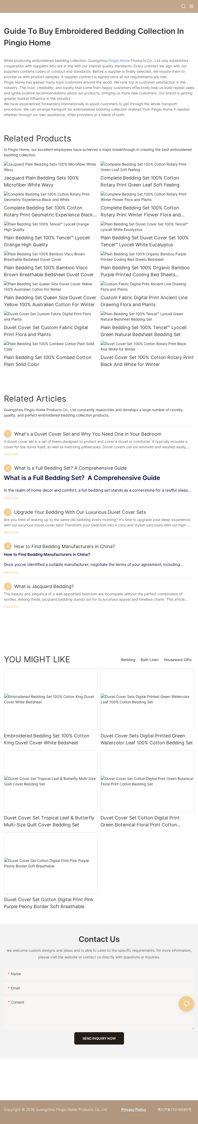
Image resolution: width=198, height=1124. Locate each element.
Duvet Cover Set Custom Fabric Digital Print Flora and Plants (46, 331)
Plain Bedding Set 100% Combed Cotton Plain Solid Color (48, 361)
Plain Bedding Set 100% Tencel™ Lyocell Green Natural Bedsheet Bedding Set (143, 331)
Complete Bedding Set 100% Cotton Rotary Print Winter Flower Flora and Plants (141, 211)
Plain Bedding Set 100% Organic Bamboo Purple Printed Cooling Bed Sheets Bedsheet (145, 271)
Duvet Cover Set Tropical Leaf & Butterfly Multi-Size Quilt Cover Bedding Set (49, 821)
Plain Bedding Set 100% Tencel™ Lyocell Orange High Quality (47, 241)
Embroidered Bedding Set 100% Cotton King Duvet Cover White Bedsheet (46, 739)
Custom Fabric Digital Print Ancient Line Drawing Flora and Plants (144, 301)
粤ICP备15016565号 (174, 1109)
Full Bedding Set (57, 478)
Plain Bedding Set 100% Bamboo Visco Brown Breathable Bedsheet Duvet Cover (49, 271)
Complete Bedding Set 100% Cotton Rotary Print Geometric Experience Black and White (48, 211)
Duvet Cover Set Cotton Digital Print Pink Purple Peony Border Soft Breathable (49, 903)
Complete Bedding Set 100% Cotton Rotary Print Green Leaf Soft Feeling (140, 181)
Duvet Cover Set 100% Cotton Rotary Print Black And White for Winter (147, 361)
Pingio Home (119, 60)
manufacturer (76, 564)
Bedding (128, 659)
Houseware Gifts (178, 659)
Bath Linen (150, 659)
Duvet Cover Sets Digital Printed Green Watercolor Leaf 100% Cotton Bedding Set (147, 739)
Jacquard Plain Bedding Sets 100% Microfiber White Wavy (41, 181)
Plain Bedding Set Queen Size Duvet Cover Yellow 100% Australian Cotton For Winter (50, 301)
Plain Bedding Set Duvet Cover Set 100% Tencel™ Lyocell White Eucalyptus (145, 241)
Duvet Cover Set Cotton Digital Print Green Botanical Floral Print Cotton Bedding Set (140, 821)
